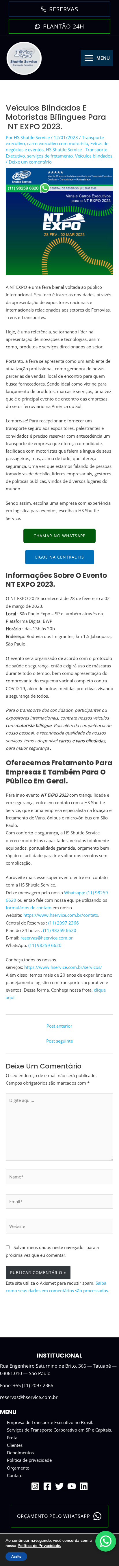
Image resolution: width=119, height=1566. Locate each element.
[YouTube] (71, 1486)
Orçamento (18, 1468)
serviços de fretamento (50, 156)
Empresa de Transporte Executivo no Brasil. (50, 1422)
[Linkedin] (83, 1486)
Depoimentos (20, 1452)
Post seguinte (59, 1041)
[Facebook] (47, 1486)
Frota (12, 1437)
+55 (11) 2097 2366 (33, 1385)
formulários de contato (28, 907)
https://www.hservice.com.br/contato (60, 915)
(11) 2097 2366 (63, 923)
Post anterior (59, 1026)
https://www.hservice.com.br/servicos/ (63, 967)
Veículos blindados (93, 156)
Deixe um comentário (30, 162)
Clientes (15, 1445)
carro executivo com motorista (57, 143)
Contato (15, 1475)
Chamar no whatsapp (59, 535)
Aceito (16, 1556)
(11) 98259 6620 (59, 930)
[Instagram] (35, 1486)
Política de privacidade (29, 1460)
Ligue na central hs (59, 557)
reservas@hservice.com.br (47, 938)
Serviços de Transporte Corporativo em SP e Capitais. (59, 1430)
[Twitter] (59, 1486)
